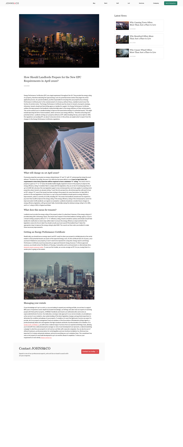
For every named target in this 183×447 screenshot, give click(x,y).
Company (156, 3)
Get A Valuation (171, 3)
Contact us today (88, 351)
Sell (117, 3)
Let (129, 3)
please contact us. (46, 338)
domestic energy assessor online (33, 247)
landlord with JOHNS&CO (31, 325)
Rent (105, 3)
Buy (94, 3)
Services (141, 3)
